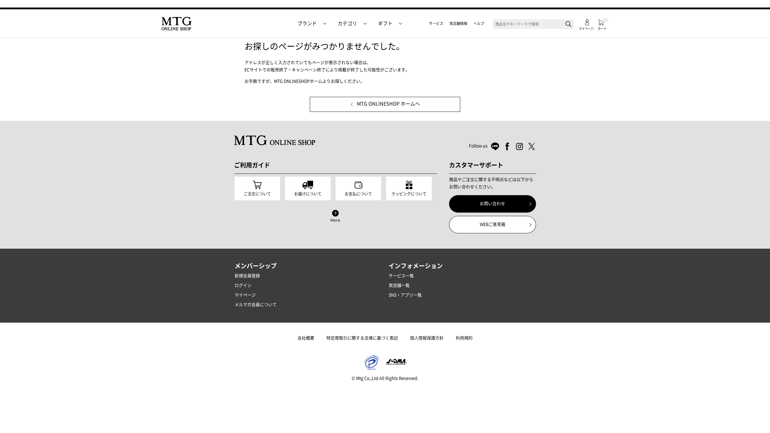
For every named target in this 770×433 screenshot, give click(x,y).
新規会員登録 (247, 276)
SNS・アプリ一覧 (405, 295)
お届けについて (308, 194)
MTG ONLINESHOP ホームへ (388, 104)
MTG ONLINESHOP (176, 24)
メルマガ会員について (256, 304)
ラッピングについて (409, 194)
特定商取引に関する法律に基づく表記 (362, 338)
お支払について (358, 194)
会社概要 (305, 338)
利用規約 (464, 338)
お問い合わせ (492, 203)
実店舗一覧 (399, 285)
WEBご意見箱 (492, 224)
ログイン (243, 285)
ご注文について (257, 194)
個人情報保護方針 (427, 338)
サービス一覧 (401, 276)
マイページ (245, 295)
